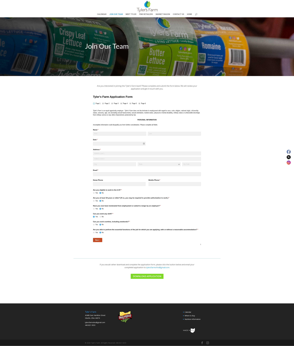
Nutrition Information (193, 319)
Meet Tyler (131, 14)
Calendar (101, 14)
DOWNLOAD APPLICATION (147, 276)
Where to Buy (190, 316)
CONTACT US (178, 14)
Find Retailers (146, 14)
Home (189, 14)
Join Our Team (116, 14)
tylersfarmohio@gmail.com (95, 322)
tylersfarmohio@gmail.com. (158, 267)
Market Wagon (163, 14)
